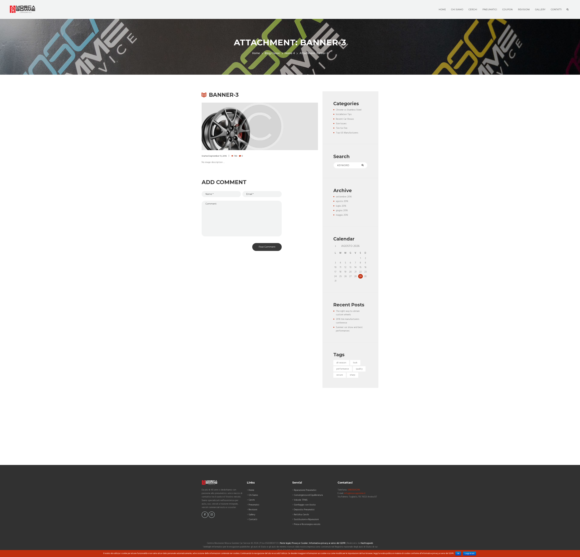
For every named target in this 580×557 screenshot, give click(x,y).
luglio (341, 206)
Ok (458, 553)
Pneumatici (254, 505)
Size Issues (341, 123)
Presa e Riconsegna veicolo (307, 524)
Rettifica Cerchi (301, 514)
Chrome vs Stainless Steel (348, 110)
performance (342, 369)
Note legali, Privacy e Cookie (294, 543)
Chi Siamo (253, 495)
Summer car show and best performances (349, 329)
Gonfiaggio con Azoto (305, 505)
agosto (342, 201)
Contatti (253, 519)
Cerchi (252, 500)
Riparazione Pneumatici (305, 490)
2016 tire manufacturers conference (347, 321)
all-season (341, 363)
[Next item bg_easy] (289, 126)
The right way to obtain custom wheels (348, 313)
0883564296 (354, 490)
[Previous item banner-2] (231, 126)
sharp (352, 375)
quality (359, 369)
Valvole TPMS (301, 500)
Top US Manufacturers (347, 133)
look (355, 363)
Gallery (252, 514)
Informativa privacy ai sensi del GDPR (327, 543)
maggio (342, 215)
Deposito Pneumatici (304, 510)
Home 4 (290, 53)
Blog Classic (272, 53)
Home (256, 53)
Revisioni (253, 510)
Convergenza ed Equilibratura (308, 495)
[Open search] (568, 9)
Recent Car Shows (345, 119)
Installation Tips (344, 114)
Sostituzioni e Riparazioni (306, 519)
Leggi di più (469, 553)
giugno (342, 210)
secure (339, 375)
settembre (344, 197)
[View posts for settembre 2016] (335, 246)
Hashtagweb (367, 543)
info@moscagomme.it (355, 493)
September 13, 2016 (218, 156)
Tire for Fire (341, 128)
